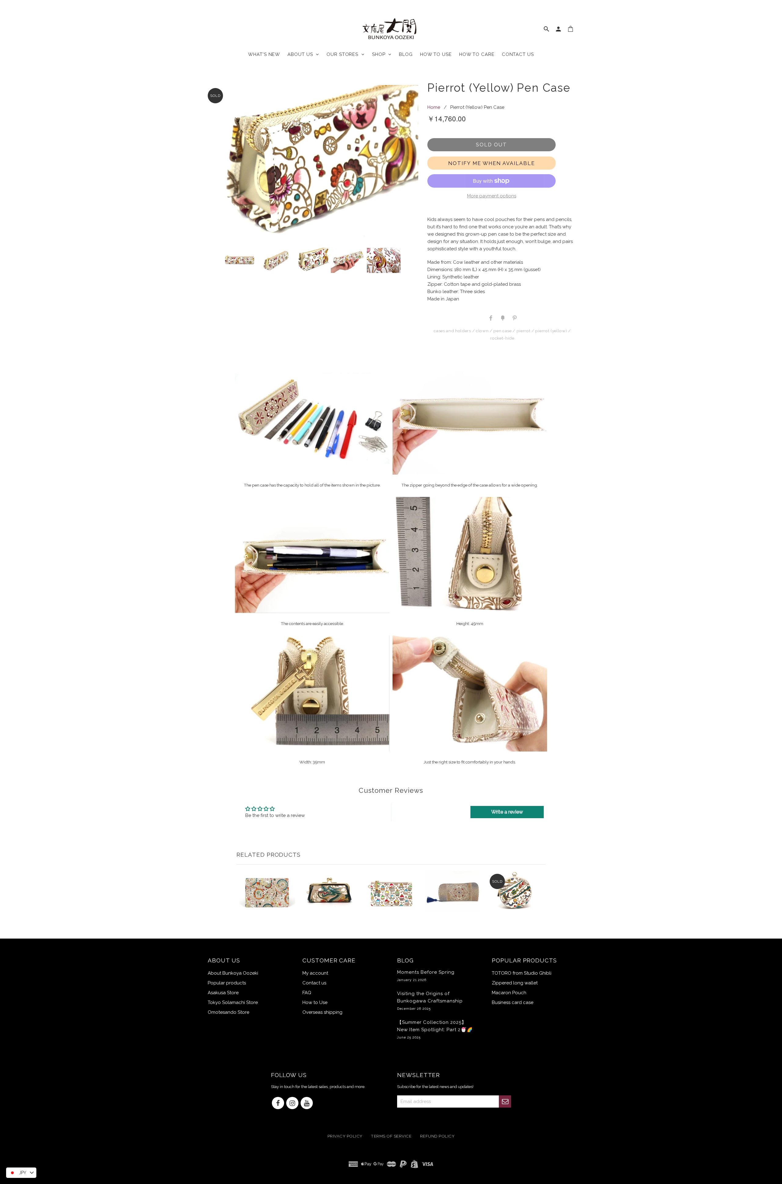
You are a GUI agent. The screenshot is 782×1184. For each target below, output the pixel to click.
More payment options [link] (491, 196)
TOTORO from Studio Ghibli (521, 973)
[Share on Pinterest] (514, 317)
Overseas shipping (322, 1012)
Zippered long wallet (515, 983)
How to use (436, 54)
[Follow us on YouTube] (307, 1103)
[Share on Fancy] (502, 317)
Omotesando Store (228, 1012)
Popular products (227, 983)
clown (482, 330)
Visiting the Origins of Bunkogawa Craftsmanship (430, 1000)
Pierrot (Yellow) (551, 330)
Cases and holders (452, 330)
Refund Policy (437, 1136)
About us (301, 54)
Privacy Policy (345, 1136)
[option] (311, 165)
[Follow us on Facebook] (278, 1103)
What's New (264, 54)
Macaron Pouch (509, 992)
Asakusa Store (223, 992)
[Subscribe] (505, 1101)
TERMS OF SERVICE (391, 1136)
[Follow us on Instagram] (292, 1103)
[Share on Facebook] (490, 317)
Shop (380, 54)
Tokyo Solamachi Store (233, 1002)
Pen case (502, 330)
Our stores (344, 54)
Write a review (507, 812)
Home (433, 107)
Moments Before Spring (426, 975)
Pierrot (524, 330)
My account (315, 973)
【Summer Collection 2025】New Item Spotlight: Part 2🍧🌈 (435, 1029)
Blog (406, 54)
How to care (477, 54)
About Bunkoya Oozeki (233, 973)
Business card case (512, 1002)
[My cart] (570, 30)
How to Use (314, 1002)
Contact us (518, 54)
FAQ (306, 992)
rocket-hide (502, 338)
